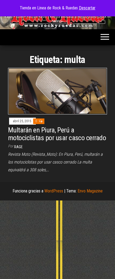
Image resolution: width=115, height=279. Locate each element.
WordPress (53, 191)
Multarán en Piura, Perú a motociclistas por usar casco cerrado (57, 134)
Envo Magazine (90, 191)
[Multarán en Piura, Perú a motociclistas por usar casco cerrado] (57, 90)
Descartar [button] (87, 7)
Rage (18, 147)
